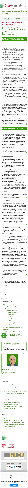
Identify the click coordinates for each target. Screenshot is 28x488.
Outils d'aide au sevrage (10, 387)
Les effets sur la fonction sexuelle (15, 325)
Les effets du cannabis (9, 309)
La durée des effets (11, 318)
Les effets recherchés (11, 310)
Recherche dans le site (9, 408)
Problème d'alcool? (19, 406)
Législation (20, 327)
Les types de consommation (10, 327)
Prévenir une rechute (9, 391)
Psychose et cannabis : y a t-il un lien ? (14, 128)
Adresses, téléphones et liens (16, 393)
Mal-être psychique (18, 420)
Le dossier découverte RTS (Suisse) (12, 331)
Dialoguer (6, 393)
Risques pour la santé (20, 391)
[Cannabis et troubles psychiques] (4, 335)
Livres (8, 441)
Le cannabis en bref (12, 385)
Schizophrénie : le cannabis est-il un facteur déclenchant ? (14, 33)
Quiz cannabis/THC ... (8, 369)
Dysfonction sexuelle (9, 426)
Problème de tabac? (9, 406)
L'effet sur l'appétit (11, 323)
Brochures (4, 441)
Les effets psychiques (12, 312)
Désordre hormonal (19, 424)
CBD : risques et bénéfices (9, 304)
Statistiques (6, 329)
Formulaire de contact (14, 402)
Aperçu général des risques (11, 418)
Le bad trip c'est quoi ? (11, 28)
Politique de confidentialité (11, 404)
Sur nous (6, 402)
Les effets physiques (11, 314)
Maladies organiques (9, 422)
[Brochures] (5, 437)
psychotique (14, 75)
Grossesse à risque (9, 424)
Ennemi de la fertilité (20, 422)
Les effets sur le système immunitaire (16, 320)
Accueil (5, 385)
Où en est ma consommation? (11, 372)
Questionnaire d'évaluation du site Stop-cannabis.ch (14, 344)
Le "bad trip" (9, 316)
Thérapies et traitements (10, 389)
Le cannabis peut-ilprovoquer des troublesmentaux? (16, 335)
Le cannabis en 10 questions (10, 307)
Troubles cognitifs (8, 420)
